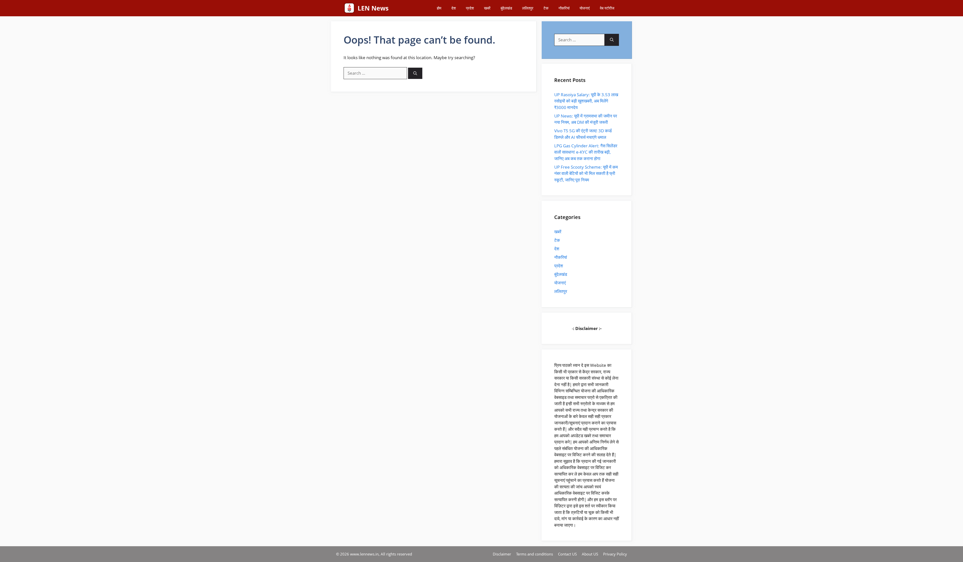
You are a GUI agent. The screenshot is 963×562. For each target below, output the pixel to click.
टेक (545, 8)
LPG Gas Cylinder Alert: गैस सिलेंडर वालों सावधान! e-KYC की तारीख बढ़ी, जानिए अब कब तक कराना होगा (585, 152)
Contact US (567, 553)
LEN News (373, 8)
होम (439, 8)
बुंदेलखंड (506, 8)
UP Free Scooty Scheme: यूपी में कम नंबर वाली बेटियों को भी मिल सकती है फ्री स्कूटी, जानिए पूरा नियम (586, 173)
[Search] (415, 73)
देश (453, 8)
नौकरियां (564, 8)
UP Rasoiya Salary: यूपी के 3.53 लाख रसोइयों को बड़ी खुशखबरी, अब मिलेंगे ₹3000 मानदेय (586, 101)
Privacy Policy (615, 553)
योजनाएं (585, 8)
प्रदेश (470, 8)
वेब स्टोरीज (607, 8)
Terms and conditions (534, 553)
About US (590, 553)
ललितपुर (527, 8)
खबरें (487, 8)
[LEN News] (349, 8)
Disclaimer (502, 553)
